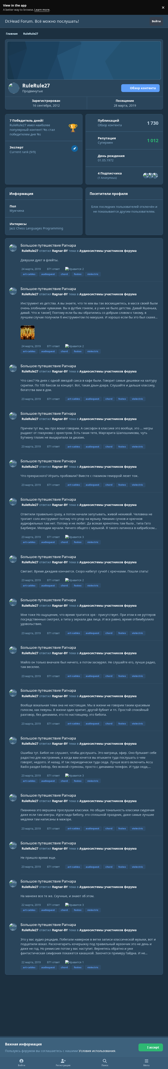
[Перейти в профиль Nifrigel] (150, 175)
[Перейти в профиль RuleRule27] (13, 248)
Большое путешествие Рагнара (48, 245)
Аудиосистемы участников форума (107, 251)
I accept (153, 1047)
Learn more (8, 7)
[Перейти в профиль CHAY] (155, 175)
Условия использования (97, 1051)
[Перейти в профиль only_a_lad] (146, 175)
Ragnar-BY (60, 251)
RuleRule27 (30, 251)
